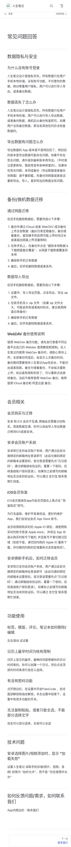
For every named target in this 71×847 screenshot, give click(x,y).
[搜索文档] (51, 6)
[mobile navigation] (61, 6)
